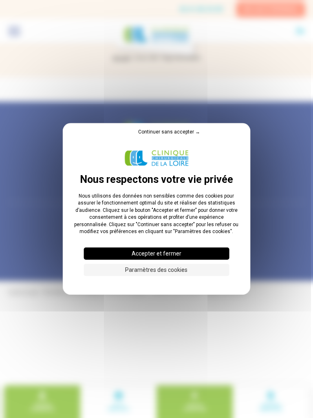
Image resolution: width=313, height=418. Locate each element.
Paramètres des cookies (156, 270)
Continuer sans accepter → (169, 132)
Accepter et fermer (156, 254)
